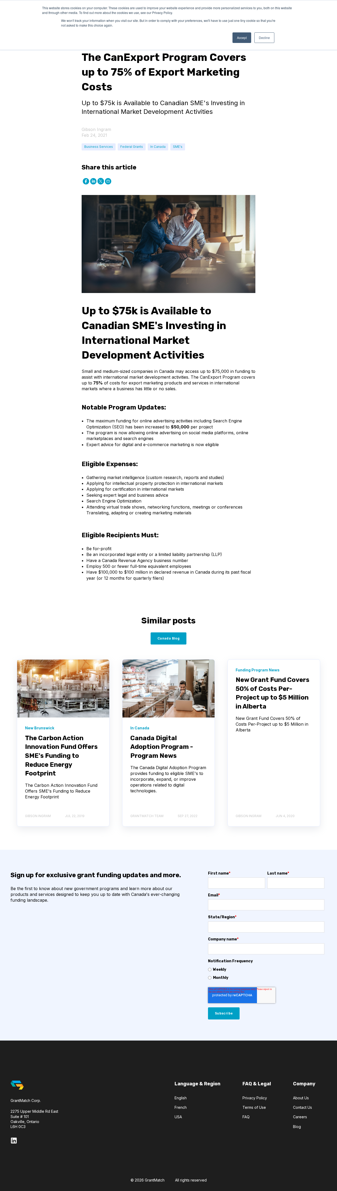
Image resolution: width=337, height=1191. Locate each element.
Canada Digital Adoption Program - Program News (161, 746)
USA (178, 1117)
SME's (177, 147)
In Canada (158, 147)
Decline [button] (264, 37)
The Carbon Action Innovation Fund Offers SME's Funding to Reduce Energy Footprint (61, 755)
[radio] (266, 969)
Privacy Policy (254, 1098)
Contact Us (302, 1107)
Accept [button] (242, 37)
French (181, 1107)
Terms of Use (254, 1107)
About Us (301, 1098)
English (181, 1098)
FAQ (246, 1117)
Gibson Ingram (96, 129)
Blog (297, 1126)
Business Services (98, 147)
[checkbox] (266, 973)
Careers (300, 1117)
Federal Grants (131, 147)
